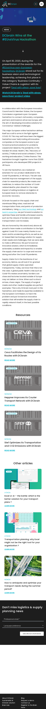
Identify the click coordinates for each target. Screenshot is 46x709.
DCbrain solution (8, 703)
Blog (22, 698)
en (36, 4)
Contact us (25, 703)
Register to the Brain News (29, 706)
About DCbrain (8, 698)
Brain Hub (5, 705)
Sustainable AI (7, 700)
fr (36, 9)
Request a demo (27, 700)
